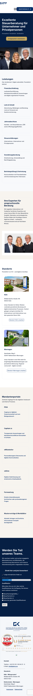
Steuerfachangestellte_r (10, 594)
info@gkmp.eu (13, 666)
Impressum (9, 689)
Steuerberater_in (8, 598)
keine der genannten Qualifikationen (14, 600)
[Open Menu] (15, 9)
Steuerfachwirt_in (8, 596)
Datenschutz (18, 689)
